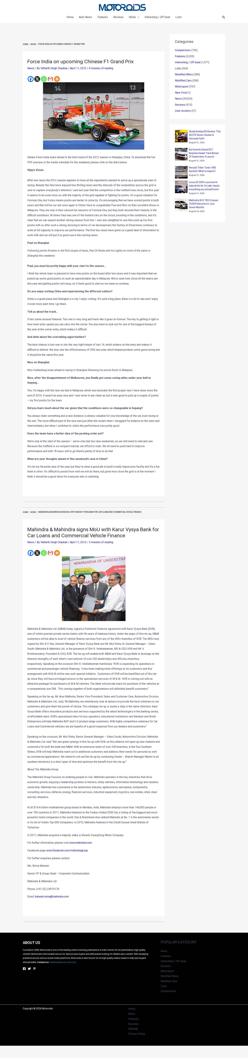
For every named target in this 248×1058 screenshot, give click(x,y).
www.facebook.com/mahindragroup (67, 850)
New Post (181, 92)
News (30, 68)
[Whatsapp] (44, 79)
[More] (57, 79)
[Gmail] (50, 79)
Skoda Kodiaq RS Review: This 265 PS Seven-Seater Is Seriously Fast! (205, 135)
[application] (137, 17)
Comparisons (183, 50)
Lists (178, 68)
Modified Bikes (184, 74)
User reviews (183, 110)
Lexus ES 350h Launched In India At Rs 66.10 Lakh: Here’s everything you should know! (204, 186)
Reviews (180, 104)
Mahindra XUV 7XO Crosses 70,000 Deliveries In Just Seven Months (203, 204)
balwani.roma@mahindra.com (52, 896)
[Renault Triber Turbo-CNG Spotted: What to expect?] (181, 172)
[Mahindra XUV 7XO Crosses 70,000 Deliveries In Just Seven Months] (181, 205)
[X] (37, 79)
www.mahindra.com (80, 842)
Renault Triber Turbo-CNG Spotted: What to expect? (202, 169)
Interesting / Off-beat (187, 62)
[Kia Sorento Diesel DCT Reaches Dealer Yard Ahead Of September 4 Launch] (181, 154)
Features (180, 56)
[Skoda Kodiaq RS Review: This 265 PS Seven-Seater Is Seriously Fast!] (181, 136)
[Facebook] (31, 79)
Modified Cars (183, 80)
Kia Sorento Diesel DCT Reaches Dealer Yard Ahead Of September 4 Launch (204, 153)
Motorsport (181, 86)
